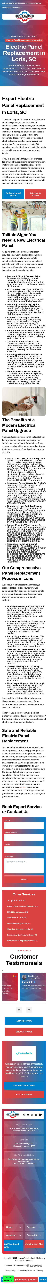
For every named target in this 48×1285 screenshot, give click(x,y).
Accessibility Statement (26, 1271)
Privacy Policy (10, 1271)
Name (7, 820)
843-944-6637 (24, 1161)
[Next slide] (29, 1010)
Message (9, 856)
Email (7, 844)
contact (23, 787)
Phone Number (11, 832)
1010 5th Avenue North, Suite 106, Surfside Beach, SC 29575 (24, 1130)
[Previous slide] (19, 1010)
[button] (43, 1279)
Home (13, 36)
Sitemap (40, 1271)
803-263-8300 (28, 1163)
